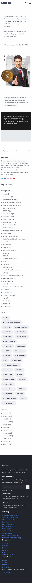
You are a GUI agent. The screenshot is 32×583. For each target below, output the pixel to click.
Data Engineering (8, 222)
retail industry (9, 384)
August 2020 (7, 436)
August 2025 (7, 416)
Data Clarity (8, 336)
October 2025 (7, 413)
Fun (6, 360)
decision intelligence (9, 236)
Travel (5, 298)
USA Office (5, 565)
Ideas (4, 261)
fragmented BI (21, 355)
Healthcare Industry (9, 259)
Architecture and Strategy (10, 517)
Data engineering (10, 341)
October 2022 (7, 430)
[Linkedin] (6, 572)
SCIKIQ (4, 562)
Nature (20, 374)
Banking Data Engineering (11, 205)
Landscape (8, 370)
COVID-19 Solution (21, 327)
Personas (5, 550)
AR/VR (5, 194)
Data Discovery (7, 219)
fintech (5, 253)
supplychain (8, 393)
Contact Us (6, 546)
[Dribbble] (8, 178)
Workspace (6, 306)
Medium (4, 548)
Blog (3, 552)
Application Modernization (10, 515)
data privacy (8, 346)
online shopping (9, 379)
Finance (5, 247)
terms (24, 398)
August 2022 (7, 433)
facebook (7, 355)
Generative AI (17, 360)
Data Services (6, 522)
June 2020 (6, 439)
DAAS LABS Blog (8, 214)
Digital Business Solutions (10, 535)
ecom (4, 242)
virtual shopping (9, 403)
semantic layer (9, 389)
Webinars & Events (8, 554)
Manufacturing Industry (10, 270)
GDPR (4, 256)
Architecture (7, 197)
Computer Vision (8, 208)
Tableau (20, 393)
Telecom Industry (8, 295)
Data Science (7, 233)
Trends (5, 301)
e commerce (20, 351)
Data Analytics (7, 216)
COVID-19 (6, 211)
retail (4, 284)
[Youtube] (9, 572)
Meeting (5, 273)
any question (15, 45)
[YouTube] (14, 178)
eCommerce (7, 244)
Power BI (22, 379)
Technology (6, 292)
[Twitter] (2, 178)
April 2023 (6, 425)
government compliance (12, 365)
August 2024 (7, 422)
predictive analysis (9, 278)
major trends (8, 374)
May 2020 (6, 441)
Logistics (6, 264)
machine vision (7, 267)
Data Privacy (7, 228)
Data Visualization (8, 524)
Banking (4, 560)
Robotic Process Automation (12, 287)
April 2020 (6, 444)
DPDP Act (7, 351)
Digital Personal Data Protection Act (14, 239)
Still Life (22, 389)
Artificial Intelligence (9, 200)
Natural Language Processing (12, 275)
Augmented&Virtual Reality (11, 202)
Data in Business (8, 225)
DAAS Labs (8, 332)
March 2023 (6, 427)
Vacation (5, 304)
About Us (5, 543)
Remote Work (7, 281)
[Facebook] (5, 178)
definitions (21, 346)
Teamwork (6, 289)
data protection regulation (11, 231)
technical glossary (10, 398)
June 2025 (6, 419)
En (25, 3)
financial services (8, 250)
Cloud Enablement (8, 520)
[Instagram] (11, 178)
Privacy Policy (6, 567)
